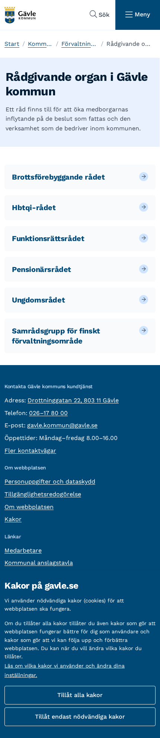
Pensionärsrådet (41, 269)
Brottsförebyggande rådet (58, 176)
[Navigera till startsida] (20, 15)
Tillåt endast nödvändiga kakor (80, 716)
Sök (104, 14)
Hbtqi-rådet (34, 207)
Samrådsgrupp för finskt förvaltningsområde (56, 335)
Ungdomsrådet (38, 299)
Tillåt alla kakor (80, 695)
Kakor (13, 519)
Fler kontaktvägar (30, 450)
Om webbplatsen (29, 506)
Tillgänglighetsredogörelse (42, 494)
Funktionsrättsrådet (48, 238)
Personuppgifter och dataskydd (49, 481)
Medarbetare (23, 550)
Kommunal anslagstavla (38, 562)
